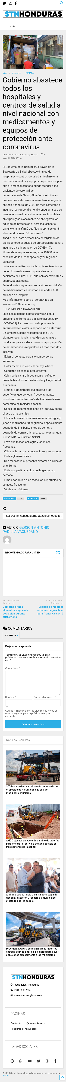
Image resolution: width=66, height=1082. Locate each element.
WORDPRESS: (11, 635)
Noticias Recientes (18, 740)
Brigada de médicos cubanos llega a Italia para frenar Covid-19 (50, 610)
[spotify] (12, 1061)
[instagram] (10, 3)
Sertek (6, 1075)
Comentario (12, 668)
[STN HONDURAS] (33, 16)
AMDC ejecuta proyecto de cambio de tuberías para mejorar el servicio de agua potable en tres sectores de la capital (32, 843)
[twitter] (4, 3)
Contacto (16, 1023)
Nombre (10, 697)
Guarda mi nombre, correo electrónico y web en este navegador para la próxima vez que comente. (31, 713)
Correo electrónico (45, 697)
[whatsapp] (20, 1061)
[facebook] (16, 3)
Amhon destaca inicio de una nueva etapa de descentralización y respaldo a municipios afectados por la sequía (31, 897)
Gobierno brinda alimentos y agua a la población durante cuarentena (16, 612)
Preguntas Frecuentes (24, 1028)
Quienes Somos (35, 1023)
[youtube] (30, 1061)
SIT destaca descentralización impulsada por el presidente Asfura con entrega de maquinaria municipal (32, 789)
